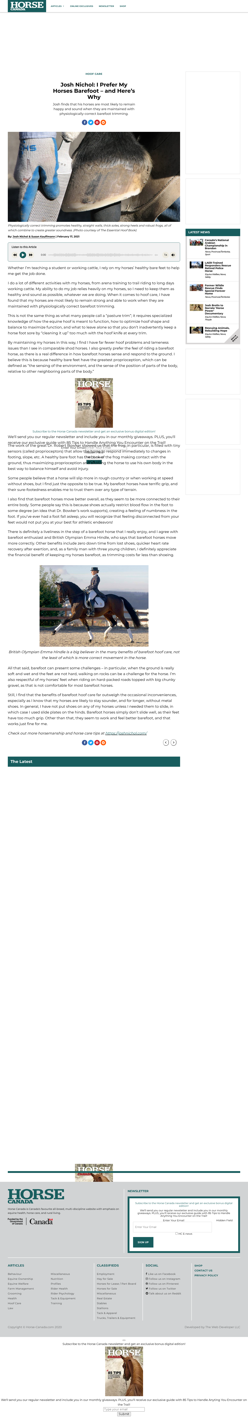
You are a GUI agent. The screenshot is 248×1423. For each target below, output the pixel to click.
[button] (124, 1340)
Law (10, 1308)
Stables (102, 1303)
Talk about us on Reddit (164, 1293)
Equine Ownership (20, 1279)
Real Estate (104, 1298)
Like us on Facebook (161, 1274)
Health (12, 1298)
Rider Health (59, 1288)
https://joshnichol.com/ (126, 733)
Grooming (15, 1293)
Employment (106, 1274)
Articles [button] (56, 6)
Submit (124, 1414)
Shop (123, 6)
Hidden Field (224, 1220)
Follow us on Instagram (164, 1279)
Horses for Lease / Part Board (116, 1284)
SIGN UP (143, 1242)
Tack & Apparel (107, 1313)
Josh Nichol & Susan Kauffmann (34, 236)
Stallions (102, 1308)
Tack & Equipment (63, 1298)
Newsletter (106, 6)
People (208, 319)
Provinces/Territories (220, 251)
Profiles (56, 1284)
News (207, 251)
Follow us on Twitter (162, 1288)
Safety (207, 277)
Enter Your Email (173, 1220)
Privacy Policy (206, 1275)
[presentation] (166, 742)
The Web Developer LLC (222, 1327)
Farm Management (21, 1288)
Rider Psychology (62, 1293)
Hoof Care (14, 1303)
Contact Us (203, 1270)
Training (56, 1303)
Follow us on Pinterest (163, 1284)
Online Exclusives (81, 6)
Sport (207, 254)
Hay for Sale (105, 1279)
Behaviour (15, 1274)
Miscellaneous (60, 1274)
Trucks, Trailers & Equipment (116, 1318)
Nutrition (57, 1279)
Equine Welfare (212, 274)
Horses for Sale (107, 1288)
